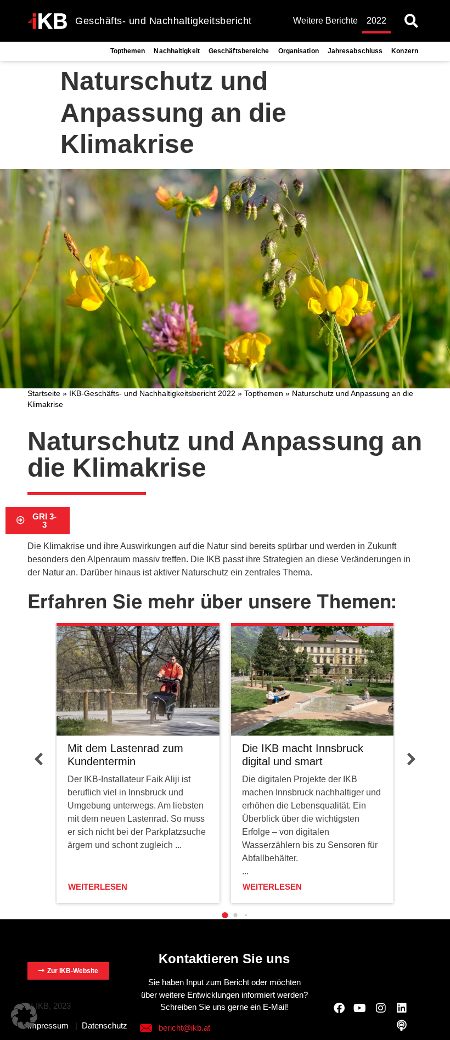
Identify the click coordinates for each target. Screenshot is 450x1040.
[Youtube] (360, 1008)
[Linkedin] (401, 1008)
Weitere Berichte (325, 20)
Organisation (298, 51)
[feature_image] (138, 680)
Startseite (43, 393)
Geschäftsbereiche (239, 51)
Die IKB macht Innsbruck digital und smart (302, 754)
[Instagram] (381, 1008)
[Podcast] (401, 1026)
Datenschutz (104, 1025)
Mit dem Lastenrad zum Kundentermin (125, 754)
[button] (411, 21)
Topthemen (127, 51)
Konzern (404, 51)
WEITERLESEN (97, 886)
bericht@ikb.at (184, 1027)
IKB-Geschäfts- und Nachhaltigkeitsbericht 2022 (152, 393)
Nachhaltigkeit (176, 51)
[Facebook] (339, 1008)
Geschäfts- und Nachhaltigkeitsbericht (163, 20)
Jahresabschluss (355, 51)
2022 (376, 20)
